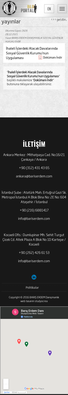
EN (49, 8)
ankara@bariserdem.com (34, 176)
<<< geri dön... (59, 19)
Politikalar (32, 287)
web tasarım (27, 301)
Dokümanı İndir (52, 57)
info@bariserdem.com (34, 218)
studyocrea (41, 301)
